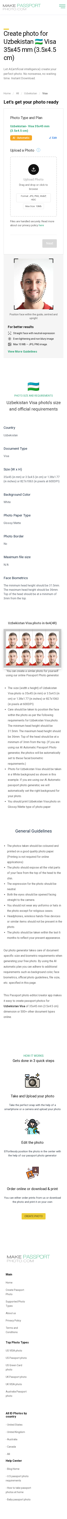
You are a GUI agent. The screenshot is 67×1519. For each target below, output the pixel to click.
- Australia (11, 1439)
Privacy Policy (13, 1320)
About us (11, 1313)
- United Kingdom (15, 1432)
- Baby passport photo (18, 1499)
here (41, 225)
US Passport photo (16, 1358)
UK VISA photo (14, 1384)
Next (49, 243)
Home (7, 93)
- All (8, 1454)
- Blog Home (12, 1468)
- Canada (11, 1446)
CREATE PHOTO (33, 1216)
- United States (14, 1424)
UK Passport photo (16, 1376)
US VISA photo (14, 1350)
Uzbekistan (30, 93)
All (17, 93)
